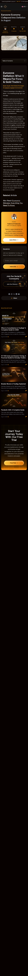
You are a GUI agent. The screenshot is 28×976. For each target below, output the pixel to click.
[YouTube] (19, 294)
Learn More (12, 240)
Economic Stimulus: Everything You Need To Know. (13, 203)
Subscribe (13, 266)
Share (15, 298)
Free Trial (13, 463)
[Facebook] (9, 294)
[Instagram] (11, 294)
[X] (14, 294)
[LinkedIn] (16, 294)
